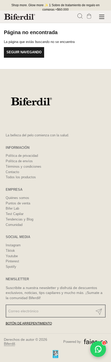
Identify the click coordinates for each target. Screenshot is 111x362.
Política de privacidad (22, 156)
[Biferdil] (19, 16)
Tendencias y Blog (19, 219)
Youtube (12, 256)
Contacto (12, 172)
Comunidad (14, 225)
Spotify (11, 267)
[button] (80, 16)
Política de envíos (19, 161)
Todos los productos (21, 177)
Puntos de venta (18, 203)
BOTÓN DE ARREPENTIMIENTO (29, 323)
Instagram (13, 245)
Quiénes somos (17, 198)
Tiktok (10, 251)
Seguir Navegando (24, 52)
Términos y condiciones (23, 166)
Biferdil (9, 344)
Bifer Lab (12, 208)
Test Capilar (14, 214)
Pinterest (12, 261)
